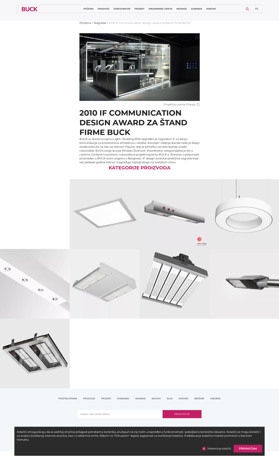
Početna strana (67, 398)
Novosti (156, 398)
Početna (88, 9)
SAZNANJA (196, 9)
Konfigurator (122, 9)
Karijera (215, 398)
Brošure (199, 398)
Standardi (123, 398)
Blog (170, 398)
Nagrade (181, 9)
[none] (257, 9)
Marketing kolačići (219, 448)
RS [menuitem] (256, 8)
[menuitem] (257, 9)
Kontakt (211, 9)
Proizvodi (103, 9)
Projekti (139, 9)
